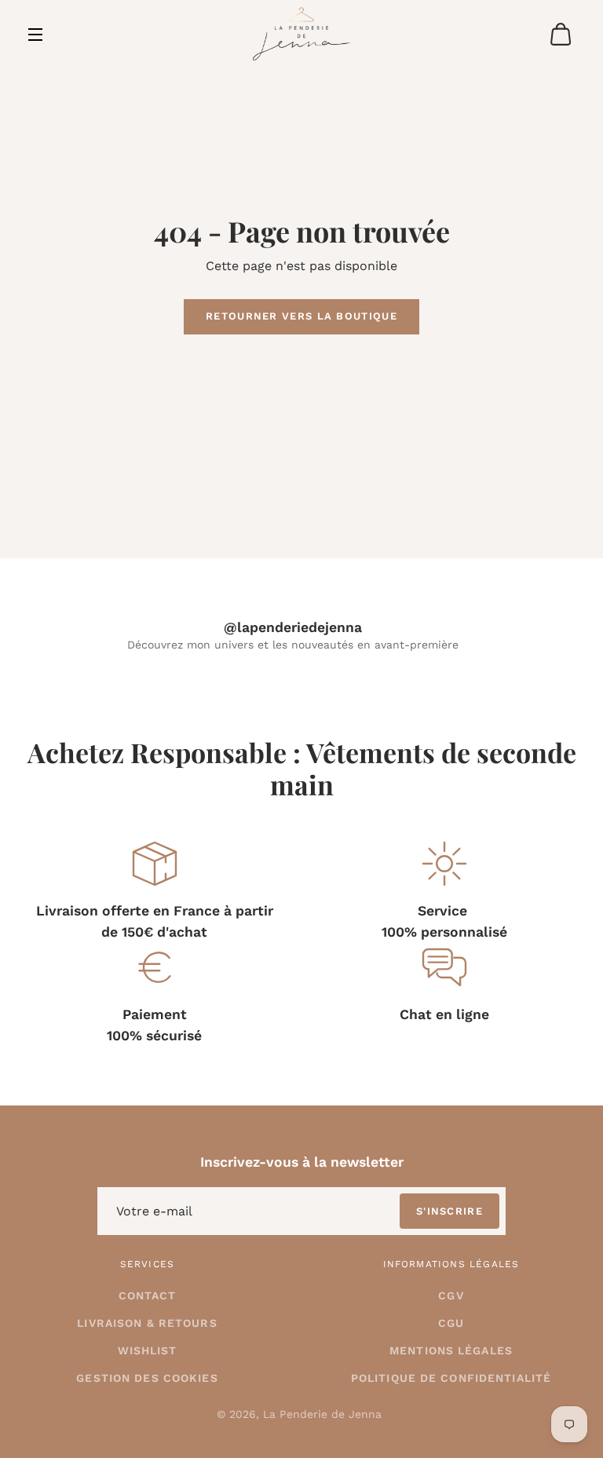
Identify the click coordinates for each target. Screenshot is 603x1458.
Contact (148, 1295)
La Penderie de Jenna (322, 1414)
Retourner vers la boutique (301, 316)
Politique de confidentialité (451, 1378)
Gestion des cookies (146, 1378)
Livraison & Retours (147, 1323)
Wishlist (147, 1350)
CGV (450, 1295)
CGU (451, 1323)
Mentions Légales (451, 1350)
